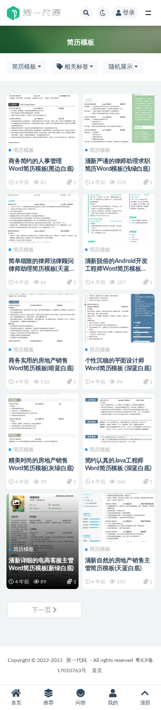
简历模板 (24, 67)
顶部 (145, 702)
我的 (113, 702)
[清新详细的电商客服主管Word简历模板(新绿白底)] (42, 516)
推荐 (48, 702)
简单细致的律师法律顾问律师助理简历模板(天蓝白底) (42, 269)
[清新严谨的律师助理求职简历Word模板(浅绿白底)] (119, 117)
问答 (81, 702)
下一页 (42, 610)
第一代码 (76, 660)
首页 (97, 670)
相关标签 (75, 67)
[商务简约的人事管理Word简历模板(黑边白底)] (42, 117)
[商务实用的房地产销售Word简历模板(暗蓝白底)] (42, 317)
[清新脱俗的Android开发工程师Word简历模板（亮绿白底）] (119, 217)
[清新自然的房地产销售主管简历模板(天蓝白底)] (119, 516)
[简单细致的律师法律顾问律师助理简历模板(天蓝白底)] (42, 217)
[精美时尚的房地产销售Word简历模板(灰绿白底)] (42, 416)
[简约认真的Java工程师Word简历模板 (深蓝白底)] (119, 416)
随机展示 (121, 67)
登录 (129, 13)
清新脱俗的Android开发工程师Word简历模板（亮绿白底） (116, 269)
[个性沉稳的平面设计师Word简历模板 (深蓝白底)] (119, 317)
